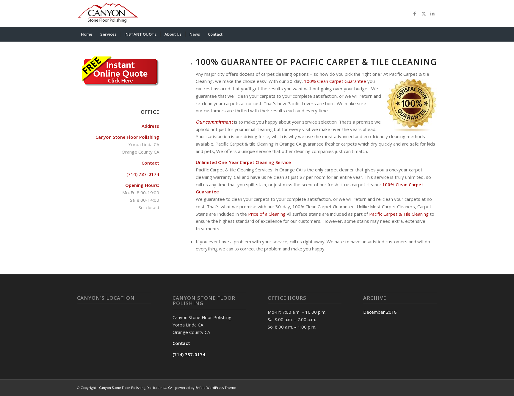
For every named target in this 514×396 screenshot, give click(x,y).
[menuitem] (86, 34)
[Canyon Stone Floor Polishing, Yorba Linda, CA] (108, 13)
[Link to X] (423, 13)
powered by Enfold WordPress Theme (205, 387)
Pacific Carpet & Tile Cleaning (399, 214)
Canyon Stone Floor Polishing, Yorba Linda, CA (135, 387)
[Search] (433, 34)
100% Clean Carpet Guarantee (335, 81)
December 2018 (380, 312)
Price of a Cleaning (267, 214)
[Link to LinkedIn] (432, 13)
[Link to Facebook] (414, 13)
